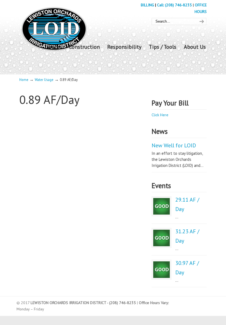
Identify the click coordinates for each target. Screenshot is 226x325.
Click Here (160, 114)
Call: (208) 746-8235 (175, 4)
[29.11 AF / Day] (161, 206)
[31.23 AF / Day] (161, 238)
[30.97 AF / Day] (161, 269)
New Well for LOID (174, 145)
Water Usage (44, 79)
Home (23, 79)
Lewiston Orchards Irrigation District (53, 27)
